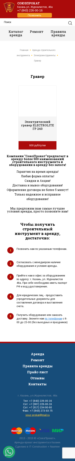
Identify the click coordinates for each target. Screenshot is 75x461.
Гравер (37, 60)
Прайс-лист (37, 372)
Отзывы (37, 378)
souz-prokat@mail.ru (37, 415)
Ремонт (36, 31)
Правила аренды (58, 33)
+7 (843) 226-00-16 (30, 13)
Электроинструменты (45, 55)
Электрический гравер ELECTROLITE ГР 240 (37, 125)
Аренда (37, 354)
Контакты (37, 384)
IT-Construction (38, 446)
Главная (24, 50)
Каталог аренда (16, 33)
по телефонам (53, 318)
